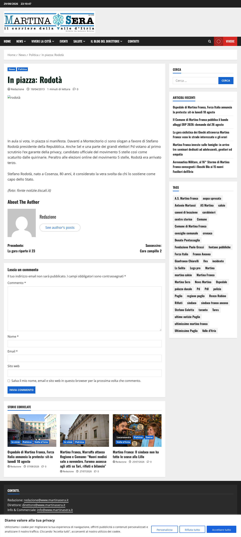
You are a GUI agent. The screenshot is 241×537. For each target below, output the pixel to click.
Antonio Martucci (185, 205)
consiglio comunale (186, 233)
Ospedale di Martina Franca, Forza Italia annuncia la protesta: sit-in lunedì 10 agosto (31, 456)
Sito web (14, 366)
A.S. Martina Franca (186, 198)
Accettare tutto (221, 530)
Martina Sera (182, 282)
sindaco (191, 303)
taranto (203, 309)
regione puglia (195, 296)
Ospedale (221, 282)
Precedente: (21, 248)
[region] (120, 526)
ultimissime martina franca (191, 323)
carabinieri (208, 212)
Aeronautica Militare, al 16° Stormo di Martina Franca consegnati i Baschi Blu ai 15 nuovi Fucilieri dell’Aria (201, 167)
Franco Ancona (201, 254)
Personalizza (164, 530)
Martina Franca (205, 275)
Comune (202, 219)
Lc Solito (180, 268)
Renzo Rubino (217, 296)
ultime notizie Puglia (187, 316)
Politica (22, 69)
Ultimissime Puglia (186, 330)
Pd (198, 289)
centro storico (183, 219)
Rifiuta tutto (192, 530)
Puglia (178, 296)
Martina (209, 268)
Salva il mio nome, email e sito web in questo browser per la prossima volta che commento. (76, 381)
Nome (13, 336)
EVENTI (64, 41)
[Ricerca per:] (195, 80)
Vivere (230, 41)
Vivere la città (41, 41)
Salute (77, 41)
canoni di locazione (186, 212)
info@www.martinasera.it (55, 510)
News (19, 41)
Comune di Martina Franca (190, 226)
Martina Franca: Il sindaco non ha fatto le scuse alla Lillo (136, 454)
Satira (149, 437)
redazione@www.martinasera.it (46, 500)
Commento (17, 283)
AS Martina (207, 205)
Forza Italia (181, 254)
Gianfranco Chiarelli (187, 261)
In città (15, 442)
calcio (221, 205)
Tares (215, 309)
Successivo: (151, 248)
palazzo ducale (183, 289)
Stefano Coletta (184, 309)
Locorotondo (124, 437)
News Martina (203, 282)
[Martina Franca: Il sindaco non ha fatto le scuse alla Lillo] (137, 430)
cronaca (207, 233)
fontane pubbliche (220, 247)
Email (13, 351)
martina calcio (183, 275)
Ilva (205, 261)
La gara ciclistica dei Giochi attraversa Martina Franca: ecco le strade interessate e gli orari (201, 134)
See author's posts (60, 227)
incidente (218, 261)
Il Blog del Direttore (105, 41)
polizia (217, 289)
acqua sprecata (212, 198)
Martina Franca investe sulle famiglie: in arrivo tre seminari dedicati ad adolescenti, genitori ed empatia (202, 149)
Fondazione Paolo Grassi (189, 247)
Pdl (207, 289)
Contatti (133, 41)
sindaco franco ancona (214, 303)
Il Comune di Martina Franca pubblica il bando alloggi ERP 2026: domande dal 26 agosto (200, 122)
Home (7, 41)
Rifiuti (178, 303)
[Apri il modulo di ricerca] (209, 41)
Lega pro (195, 268)
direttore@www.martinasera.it (43, 505)
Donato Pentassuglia (187, 240)
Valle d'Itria (41, 442)
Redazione (17, 89)
